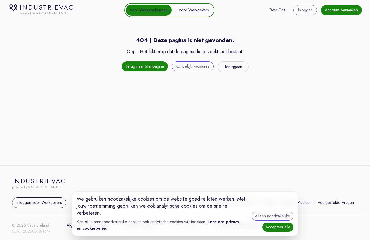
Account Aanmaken (341, 10)
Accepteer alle (277, 227)
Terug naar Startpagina (145, 66)
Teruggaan (233, 67)
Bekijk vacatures (195, 66)
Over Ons (277, 10)
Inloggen (305, 10)
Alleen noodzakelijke (272, 216)
